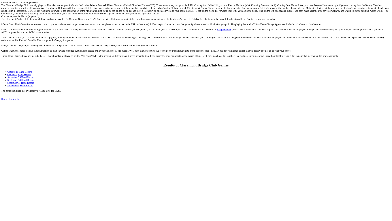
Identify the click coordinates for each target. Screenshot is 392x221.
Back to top (14, 99)
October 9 (12, 74)
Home (4, 99)
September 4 (13, 85)
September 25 (14, 77)
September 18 (14, 80)
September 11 (14, 82)
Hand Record (25, 71)
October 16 (12, 71)
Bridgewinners (224, 29)
